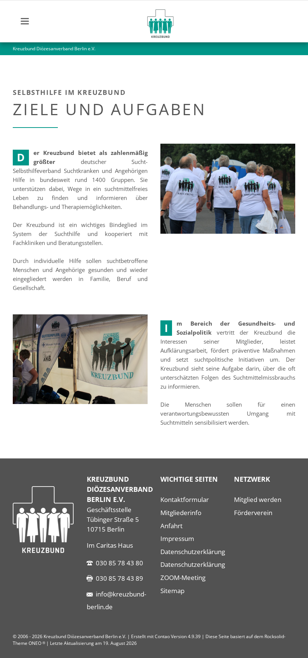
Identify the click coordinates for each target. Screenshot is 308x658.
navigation (25, 21)
